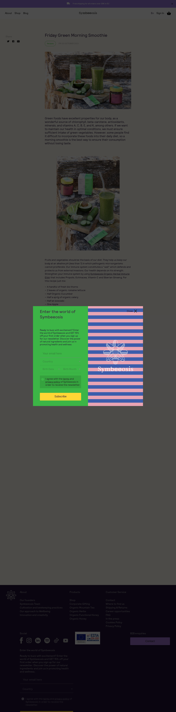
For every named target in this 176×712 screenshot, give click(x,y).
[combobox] (60, 361)
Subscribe (60, 396)
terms (66, 378)
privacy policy (52, 381)
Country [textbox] (48, 361)
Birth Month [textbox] (69, 369)
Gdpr (41, 382)
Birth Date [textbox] (48, 369)
